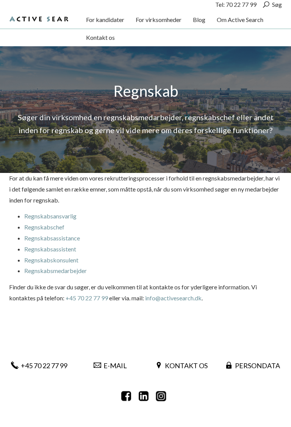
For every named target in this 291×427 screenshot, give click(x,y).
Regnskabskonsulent (51, 260)
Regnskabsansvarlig (50, 216)
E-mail (115, 365)
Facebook (128, 396)
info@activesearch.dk (173, 297)
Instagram (163, 396)
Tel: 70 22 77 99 (236, 4)
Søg (277, 4)
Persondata (257, 365)
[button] (105, 19)
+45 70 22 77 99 (87, 297)
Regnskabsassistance (52, 238)
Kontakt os (186, 365)
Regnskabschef (44, 227)
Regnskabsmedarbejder (55, 270)
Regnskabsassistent (50, 249)
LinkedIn (145, 396)
